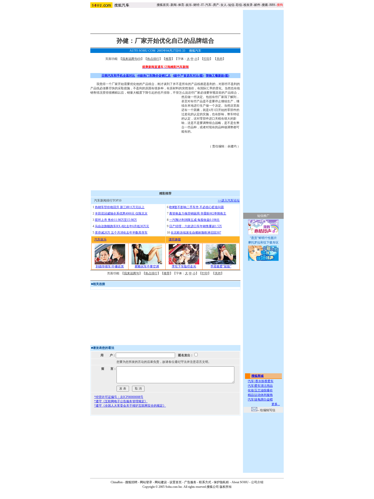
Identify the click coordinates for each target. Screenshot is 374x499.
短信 (231, 5)
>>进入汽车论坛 (229, 200)
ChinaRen (117, 482)
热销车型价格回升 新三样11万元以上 (120, 207)
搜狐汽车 (195, 50)
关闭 (220, 59)
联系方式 (205, 482)
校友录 (248, 5)
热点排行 (153, 59)
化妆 (251, 390)
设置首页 (175, 482)
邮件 (257, 5)
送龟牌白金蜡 (263, 399)
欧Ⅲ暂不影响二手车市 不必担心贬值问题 (196, 207)
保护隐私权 (221, 482)
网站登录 (146, 482)
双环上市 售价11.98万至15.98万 (116, 220)
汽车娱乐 (100, 239)
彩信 (239, 5)
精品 (251, 395)
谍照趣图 (175, 239)
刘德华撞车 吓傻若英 (110, 266)
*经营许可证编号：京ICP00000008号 (118, 397)
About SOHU (240, 482)
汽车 (208, 5)
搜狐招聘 (131, 482)
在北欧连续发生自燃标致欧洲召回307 (196, 232)
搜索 (265, 5)
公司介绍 (257, 482)
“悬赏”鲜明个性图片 (263, 238)
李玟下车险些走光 (184, 266)
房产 (216, 5)
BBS (272, 5)
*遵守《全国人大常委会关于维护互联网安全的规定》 (130, 405)
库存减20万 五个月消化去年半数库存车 (121, 232)
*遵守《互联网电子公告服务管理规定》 (121, 401)
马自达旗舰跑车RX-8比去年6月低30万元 (122, 226)
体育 (181, 5)
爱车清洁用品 (263, 386)
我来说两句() (131, 59)
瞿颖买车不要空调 (147, 266)
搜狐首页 (163, 5)
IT (202, 5)
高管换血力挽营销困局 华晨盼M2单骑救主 (197, 213)
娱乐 (189, 5)
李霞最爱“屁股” (220, 266)
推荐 (168, 59)
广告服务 (190, 482)
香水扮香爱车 (264, 381)
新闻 (173, 5)
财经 (196, 5)
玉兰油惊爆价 (263, 390)
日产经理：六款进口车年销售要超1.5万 (195, 226)
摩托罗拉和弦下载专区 (263, 242)
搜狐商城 (257, 376)
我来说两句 (131, 273)
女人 (224, 5)
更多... (275, 404)
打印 (207, 59)
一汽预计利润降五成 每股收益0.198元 (194, 220)
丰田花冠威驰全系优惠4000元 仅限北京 (121, 213)
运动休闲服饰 (263, 395)
